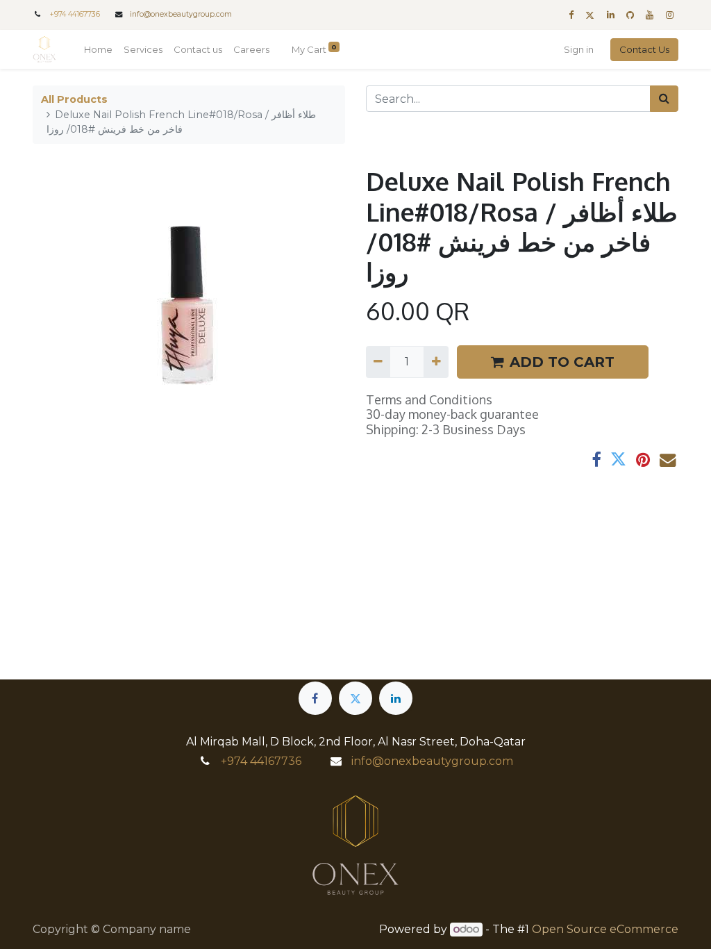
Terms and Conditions (429, 399)
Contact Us (644, 49)
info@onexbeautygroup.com (181, 14)
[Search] (664, 98)
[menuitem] (98, 50)
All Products (74, 99)
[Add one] (436, 362)
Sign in (579, 49)
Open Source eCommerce (605, 929)
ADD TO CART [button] (562, 362)
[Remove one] (378, 362)
